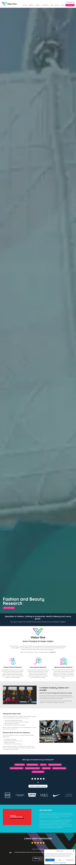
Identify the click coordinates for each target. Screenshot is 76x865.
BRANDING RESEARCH (32, 764)
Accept (50, 860)
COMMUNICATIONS (19, 764)
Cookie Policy (55, 862)
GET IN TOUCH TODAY (9, 607)
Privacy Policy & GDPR (62, 862)
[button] (73, 851)
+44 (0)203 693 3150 (70, 2)
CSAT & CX (43, 764)
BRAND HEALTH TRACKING (59, 768)
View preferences (69, 860)
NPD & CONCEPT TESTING (16, 768)
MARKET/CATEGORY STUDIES (32, 768)
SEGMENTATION (46, 768)
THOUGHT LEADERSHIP (38, 771)
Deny (60, 860)
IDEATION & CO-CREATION (55, 764)
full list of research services (38, 786)
